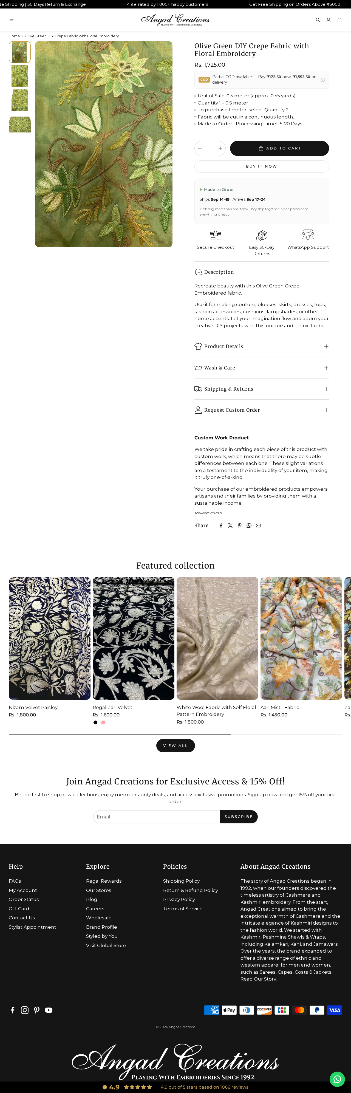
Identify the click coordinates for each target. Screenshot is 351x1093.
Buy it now (262, 166)
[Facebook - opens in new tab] (12, 1010)
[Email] (258, 525)
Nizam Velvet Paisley (33, 707)
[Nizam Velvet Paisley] (49, 638)
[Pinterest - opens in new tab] (37, 1010)
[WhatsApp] (249, 525)
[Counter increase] (220, 148)
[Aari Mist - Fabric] (301, 638)
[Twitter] (230, 525)
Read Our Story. (258, 979)
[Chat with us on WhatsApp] (337, 1079)
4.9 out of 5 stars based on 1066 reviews (204, 1087)
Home (14, 36)
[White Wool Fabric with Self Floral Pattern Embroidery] (217, 638)
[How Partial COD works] (323, 80)
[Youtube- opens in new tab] (49, 1010)
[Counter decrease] (200, 148)
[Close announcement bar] (345, 4)
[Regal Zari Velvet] (133, 638)
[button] (11, 20)
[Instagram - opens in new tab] (25, 1010)
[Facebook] (221, 525)
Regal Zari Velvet (112, 707)
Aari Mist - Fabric (280, 707)
